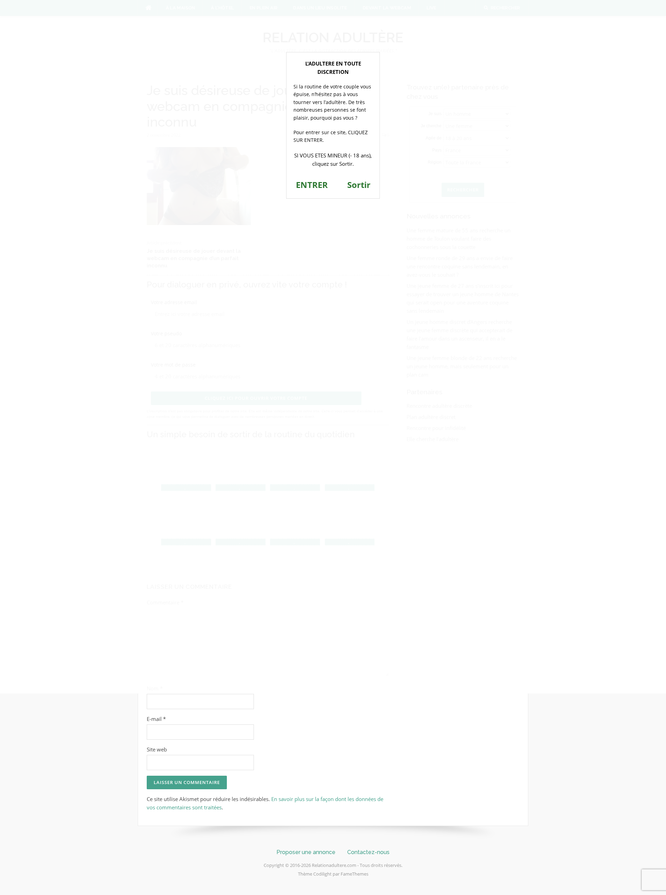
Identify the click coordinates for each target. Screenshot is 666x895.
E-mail (156, 718)
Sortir (358, 184)
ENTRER (312, 184)
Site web (157, 749)
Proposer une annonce (305, 852)
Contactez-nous (368, 852)
